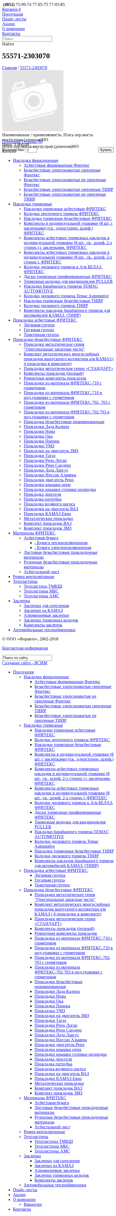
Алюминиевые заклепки (46, 615)
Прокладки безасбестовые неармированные (64, 421)
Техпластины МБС (41, 591)
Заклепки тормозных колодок (51, 620)
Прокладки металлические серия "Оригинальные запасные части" (54, 346)
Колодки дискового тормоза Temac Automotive (66, 296)
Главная (9, 67)
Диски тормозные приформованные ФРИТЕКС (68, 276)
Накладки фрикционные (35, 160)
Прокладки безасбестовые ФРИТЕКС (48, 339)
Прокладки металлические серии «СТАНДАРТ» (68, 368)
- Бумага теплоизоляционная (61, 542)
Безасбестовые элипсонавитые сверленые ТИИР (68, 189)
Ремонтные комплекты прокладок (55, 378)
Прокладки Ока (38, 436)
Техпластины (25, 581)
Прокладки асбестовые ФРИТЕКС (45, 320)
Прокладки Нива (39, 431)
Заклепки (21, 600)
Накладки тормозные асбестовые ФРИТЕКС (65, 208)
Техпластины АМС (41, 596)
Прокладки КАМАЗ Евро (47, 513)
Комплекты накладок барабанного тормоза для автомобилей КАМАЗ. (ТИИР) (67, 313)
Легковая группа (39, 325)
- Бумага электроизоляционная (63, 547)
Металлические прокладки (48, 518)
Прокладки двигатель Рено (49, 479)
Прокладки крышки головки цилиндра (60, 489)
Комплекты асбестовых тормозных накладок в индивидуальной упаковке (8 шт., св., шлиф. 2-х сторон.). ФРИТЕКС (68, 257)
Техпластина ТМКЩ (43, 586)
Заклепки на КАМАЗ (43, 610)
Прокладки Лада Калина (46, 426)
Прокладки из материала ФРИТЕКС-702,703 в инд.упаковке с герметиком (67, 414)
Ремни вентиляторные (33, 576)
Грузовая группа (39, 329)
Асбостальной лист (41, 571)
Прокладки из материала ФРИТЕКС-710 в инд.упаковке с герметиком (63, 395)
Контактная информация (25, 648)
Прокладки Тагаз (39, 455)
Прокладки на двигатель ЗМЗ (51, 450)
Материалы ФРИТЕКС (34, 533)
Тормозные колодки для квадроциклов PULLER (68, 281)
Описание (11, 141)
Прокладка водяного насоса (49, 504)
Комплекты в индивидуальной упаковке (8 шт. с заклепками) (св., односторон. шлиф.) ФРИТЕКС (68, 228)
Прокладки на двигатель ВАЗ (51, 509)
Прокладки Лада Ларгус (46, 470)
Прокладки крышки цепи (47, 484)
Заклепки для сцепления (46, 605)
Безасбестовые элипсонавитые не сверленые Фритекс (65, 698)
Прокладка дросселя (42, 494)
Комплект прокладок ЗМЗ (47, 528)
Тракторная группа (41, 334)
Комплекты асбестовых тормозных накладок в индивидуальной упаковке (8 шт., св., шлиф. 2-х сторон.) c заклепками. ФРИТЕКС (68, 243)
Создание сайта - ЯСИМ (24, 663)
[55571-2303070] (33, 130)
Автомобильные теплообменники (44, 629)
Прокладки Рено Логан (45, 460)
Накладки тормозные (32, 204)
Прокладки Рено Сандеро (47, 465)
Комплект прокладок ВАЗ (47, 523)
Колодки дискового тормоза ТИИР (56, 305)
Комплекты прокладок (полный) (54, 373)
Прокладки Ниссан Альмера (50, 475)
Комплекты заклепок (43, 625)
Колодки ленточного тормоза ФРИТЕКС (61, 213)
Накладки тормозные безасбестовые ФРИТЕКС (68, 218)
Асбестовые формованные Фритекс (57, 165)
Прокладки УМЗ (39, 446)
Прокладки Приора (41, 441)
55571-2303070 (33, 67)
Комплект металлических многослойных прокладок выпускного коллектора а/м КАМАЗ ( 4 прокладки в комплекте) (69, 359)
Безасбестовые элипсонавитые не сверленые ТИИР (65, 718)
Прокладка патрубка (43, 499)
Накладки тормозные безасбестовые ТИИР (63, 300)
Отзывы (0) (32, 141)
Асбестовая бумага (41, 538)
